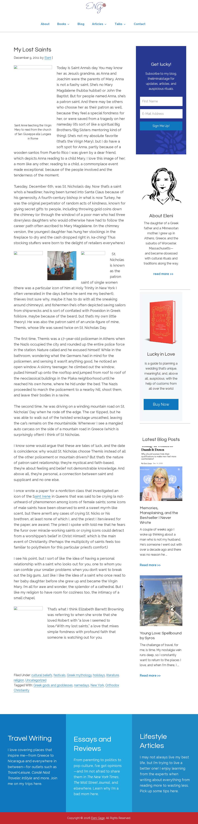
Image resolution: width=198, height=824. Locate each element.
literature (112, 675)
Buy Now (161, 404)
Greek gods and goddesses (53, 685)
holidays (99, 675)
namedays (81, 685)
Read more (148, 565)
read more (161, 274)
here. (38, 784)
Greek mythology (79, 675)
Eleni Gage (96, 8)
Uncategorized (35, 680)
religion (19, 680)
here (94, 794)
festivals (60, 675)
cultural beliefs (41, 675)
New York (97, 685)
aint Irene (43, 496)
